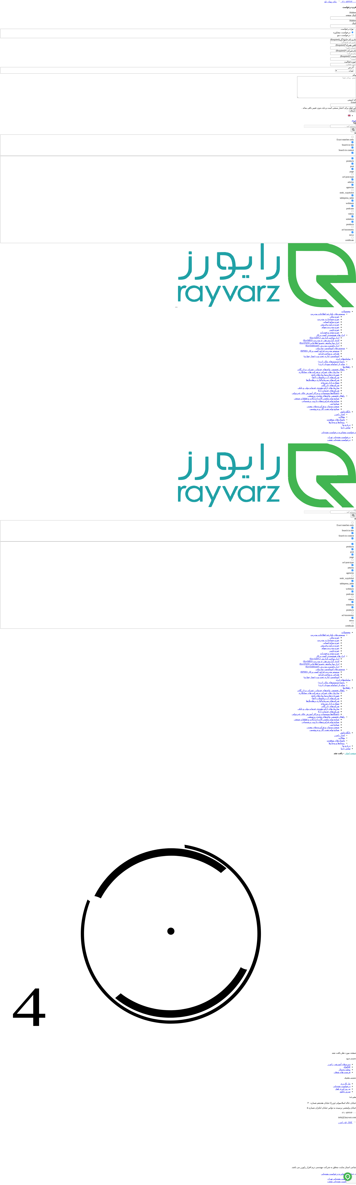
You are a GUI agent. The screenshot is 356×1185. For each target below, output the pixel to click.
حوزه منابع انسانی (331, 322)
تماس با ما (345, 427)
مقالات (341, 417)
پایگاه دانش (345, 411)
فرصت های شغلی (342, 1072)
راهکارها (346, 367)
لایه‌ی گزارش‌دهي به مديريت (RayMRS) (321, 340)
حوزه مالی (334, 316)
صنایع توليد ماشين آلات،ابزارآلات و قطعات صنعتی (316, 398)
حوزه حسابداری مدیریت (328, 319)
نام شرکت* (346, 50)
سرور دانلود (345, 1091)
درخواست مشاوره (341, 32)
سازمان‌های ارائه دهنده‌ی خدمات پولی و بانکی (318, 388)
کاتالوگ (347, 1067)
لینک (354, 23)
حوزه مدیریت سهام (330, 327)
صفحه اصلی (350, 753)
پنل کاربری (345, 1083)
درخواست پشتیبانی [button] (329, 432)
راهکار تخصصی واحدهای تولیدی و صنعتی (326, 396)
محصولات (345, 311)
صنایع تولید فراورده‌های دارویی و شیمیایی (320, 401)
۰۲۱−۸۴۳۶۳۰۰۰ (348, 1)
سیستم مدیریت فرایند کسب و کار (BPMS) (319, 351)
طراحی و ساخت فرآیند (328, 353)
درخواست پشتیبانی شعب (338, 440)
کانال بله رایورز (345, 1122)
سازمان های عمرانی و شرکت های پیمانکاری (319, 372)
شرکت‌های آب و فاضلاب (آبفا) (325, 377)
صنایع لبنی (334, 404)
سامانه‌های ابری (343, 359)
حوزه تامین (334, 330)
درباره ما (346, 425)
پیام (354, 75)
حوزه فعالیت (350, 62)
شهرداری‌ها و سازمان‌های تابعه (325, 375)
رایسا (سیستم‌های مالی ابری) (331, 361)
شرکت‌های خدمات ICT (328, 390)
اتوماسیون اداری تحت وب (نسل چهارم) (321, 356)
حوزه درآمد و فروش (330, 324)
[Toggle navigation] (176, 307)
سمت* (348, 56)
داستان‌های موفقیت (336, 419)
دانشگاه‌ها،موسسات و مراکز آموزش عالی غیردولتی (315, 393)
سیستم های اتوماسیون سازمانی (330, 348)
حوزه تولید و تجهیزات (329, 332)
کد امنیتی (352, 100)
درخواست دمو (343, 35)
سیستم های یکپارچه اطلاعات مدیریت (328, 314)
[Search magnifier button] (353, 130)
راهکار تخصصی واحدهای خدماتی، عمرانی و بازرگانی (321, 369)
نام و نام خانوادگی (343, 39)
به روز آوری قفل (342, 1089)
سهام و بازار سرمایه (330, 382)
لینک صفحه (351, 15)
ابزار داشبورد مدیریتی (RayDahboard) (322, 345)
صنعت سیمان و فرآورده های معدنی (323, 406)
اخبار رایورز (339, 414)
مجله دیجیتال (344, 1069)
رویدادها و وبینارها (337, 422)
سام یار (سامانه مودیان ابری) (331, 364)
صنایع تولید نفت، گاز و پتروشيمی (324, 409)
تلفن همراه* (346, 45)
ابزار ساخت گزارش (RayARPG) (324, 338)
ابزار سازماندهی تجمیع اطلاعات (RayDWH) (319, 343)
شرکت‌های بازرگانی (330, 385)
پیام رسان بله (330, 1)
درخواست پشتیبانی (341, 1086)
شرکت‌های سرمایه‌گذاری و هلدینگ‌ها (322, 380)
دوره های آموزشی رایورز (339, 1064)
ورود (354, 120)
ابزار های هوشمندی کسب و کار (330, 335)
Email (353, 102)
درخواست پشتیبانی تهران (338, 437)
